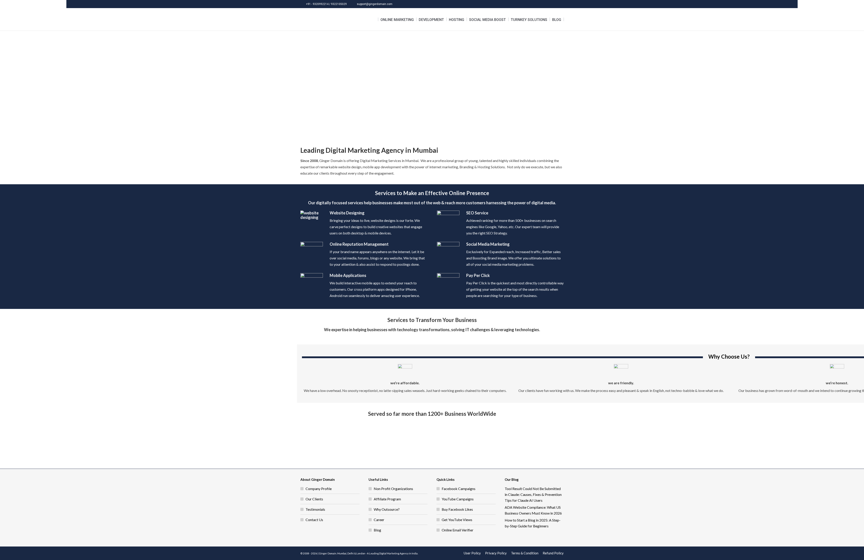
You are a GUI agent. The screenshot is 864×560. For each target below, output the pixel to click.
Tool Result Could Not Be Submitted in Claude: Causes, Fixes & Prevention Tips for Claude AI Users (533, 494)
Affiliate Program (387, 499)
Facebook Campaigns (458, 488)
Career (379, 519)
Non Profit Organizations (393, 488)
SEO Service (477, 212)
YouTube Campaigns (458, 499)
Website (337, 212)
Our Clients (314, 499)
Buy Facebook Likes (457, 509)
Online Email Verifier (457, 530)
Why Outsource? (387, 509)
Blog (377, 530)
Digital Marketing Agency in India (398, 553)
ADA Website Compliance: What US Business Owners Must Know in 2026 (533, 510)
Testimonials (315, 509)
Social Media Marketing (488, 244)
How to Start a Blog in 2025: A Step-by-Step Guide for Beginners (532, 523)
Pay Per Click (478, 275)
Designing (354, 212)
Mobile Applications (348, 275)
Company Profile (319, 488)
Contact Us (314, 519)
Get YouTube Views (457, 519)
